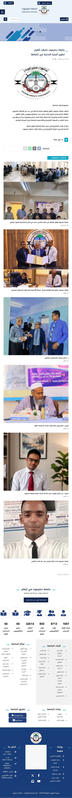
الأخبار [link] (62, 225)
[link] (2, 11)
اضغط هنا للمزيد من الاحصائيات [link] (36, 600)
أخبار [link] (65, 225)
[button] (64, 19)
